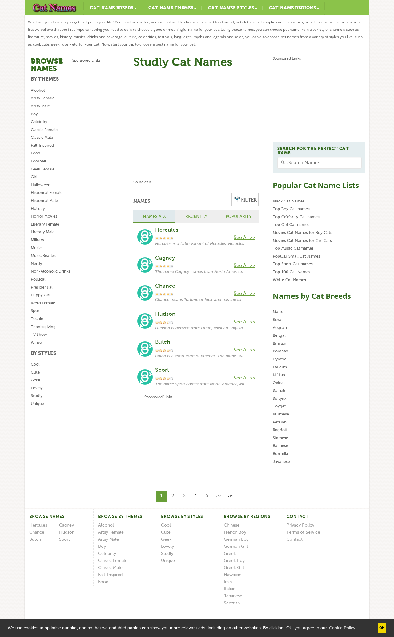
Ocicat (279, 383)
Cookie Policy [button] (342, 627)
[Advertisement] (97, 156)
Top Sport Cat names (293, 264)
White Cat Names (289, 280)
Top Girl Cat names (291, 225)
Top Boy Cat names (291, 209)
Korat (278, 320)
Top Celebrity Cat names (296, 217)
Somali (279, 391)
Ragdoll (280, 430)
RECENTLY (196, 216)
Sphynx (279, 399)
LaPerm (280, 367)
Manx (278, 312)
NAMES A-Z (154, 216)
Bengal (279, 336)
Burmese (281, 414)
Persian (280, 422)
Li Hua (279, 375)
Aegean (280, 328)
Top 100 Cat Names (291, 272)
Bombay (280, 351)
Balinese (280, 446)
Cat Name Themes (171, 8)
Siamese (280, 438)
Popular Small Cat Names (296, 256)
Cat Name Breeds (112, 8)
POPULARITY (238, 216)
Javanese (281, 462)
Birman (279, 344)
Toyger (279, 406)
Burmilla (280, 454)
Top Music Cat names (293, 248)
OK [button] (382, 628)
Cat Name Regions (292, 8)
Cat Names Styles (231, 8)
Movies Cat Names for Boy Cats (302, 233)
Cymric (279, 359)
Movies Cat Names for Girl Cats (302, 241)
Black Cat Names (288, 201)
